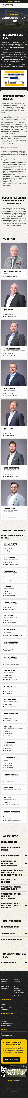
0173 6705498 (8, 647)
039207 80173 (8, 591)
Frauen (15, 985)
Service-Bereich (4, 988)
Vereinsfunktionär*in (5, 1006)
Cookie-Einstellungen (8, 1089)
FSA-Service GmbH (5, 986)
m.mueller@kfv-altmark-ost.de (12, 664)
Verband (14, 14)
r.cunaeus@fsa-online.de (10, 395)
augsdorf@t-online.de (10, 609)
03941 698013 (8, 691)
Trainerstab (3, 1018)
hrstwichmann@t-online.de (11, 720)
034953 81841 (8, 731)
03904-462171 (8, 802)
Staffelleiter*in (17, 981)
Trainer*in (3, 1004)
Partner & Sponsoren (5, 985)
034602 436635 (8, 675)
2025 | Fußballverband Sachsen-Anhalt (14, 1088)
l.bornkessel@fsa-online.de (11, 356)
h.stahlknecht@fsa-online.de (11, 276)
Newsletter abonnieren (11, 1059)
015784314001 (8, 620)
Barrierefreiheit (14, 1091)
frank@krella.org (9, 767)
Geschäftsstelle (4, 981)
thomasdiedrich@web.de (11, 781)
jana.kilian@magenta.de (10, 622)
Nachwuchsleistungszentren (7, 1023)
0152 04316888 (8, 677)
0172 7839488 (8, 704)
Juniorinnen (16, 988)
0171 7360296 (8, 818)
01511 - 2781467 (9, 393)
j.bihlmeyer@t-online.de (10, 316)
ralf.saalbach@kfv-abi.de (11, 706)
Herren (15, 983)
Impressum (22, 1089)
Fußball (17, 975)
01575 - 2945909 (9, 474)
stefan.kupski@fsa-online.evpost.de (13, 635)
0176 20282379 (8, 718)
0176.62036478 (8, 549)
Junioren (16, 986)
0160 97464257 (8, 733)
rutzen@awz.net (9, 693)
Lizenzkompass (4, 1009)
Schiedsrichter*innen (18, 995)
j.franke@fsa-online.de (10, 435)
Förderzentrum (4, 1021)
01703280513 (8, 662)
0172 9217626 (8, 593)
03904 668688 (8, 816)
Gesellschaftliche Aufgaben (6, 1035)
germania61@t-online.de (10, 580)
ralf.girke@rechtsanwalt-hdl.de (12, 804)
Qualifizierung (6, 1000)
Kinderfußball (17, 990)
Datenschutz (16, 1089)
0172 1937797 (8, 578)
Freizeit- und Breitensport (19, 992)
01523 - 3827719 (9, 314)
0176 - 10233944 (9, 353)
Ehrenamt (3, 1033)
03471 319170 (8, 763)
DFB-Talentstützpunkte (6, 1025)
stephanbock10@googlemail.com (13, 564)
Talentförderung (7, 1014)
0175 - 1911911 (8, 515)
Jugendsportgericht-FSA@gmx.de (13, 820)
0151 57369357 (8, 748)
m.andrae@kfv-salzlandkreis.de (12, 551)
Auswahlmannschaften (6, 1019)
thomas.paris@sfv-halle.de (11, 679)
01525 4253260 (8, 779)
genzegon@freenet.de (10, 595)
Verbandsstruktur (4, 979)
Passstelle (16, 979)
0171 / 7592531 (8, 562)
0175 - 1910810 (8, 433)
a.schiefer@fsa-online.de (10, 517)
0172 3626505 (8, 765)
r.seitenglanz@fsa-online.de (11, 476)
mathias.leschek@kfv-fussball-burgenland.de (11, 649)
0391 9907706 (8, 576)
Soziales (4, 1029)
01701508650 (8, 607)
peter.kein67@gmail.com (10, 736)
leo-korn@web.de (9, 750)
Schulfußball (16, 994)
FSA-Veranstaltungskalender (7, 1007)
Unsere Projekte (4, 983)
